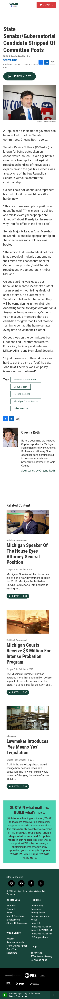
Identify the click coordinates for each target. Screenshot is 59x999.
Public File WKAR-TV (41, 926)
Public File (36, 923)
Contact (11, 909)
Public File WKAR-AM (41, 933)
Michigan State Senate (26, 401)
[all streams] (54, 995)
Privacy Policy (38, 912)
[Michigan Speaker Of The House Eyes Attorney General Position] (28, 522)
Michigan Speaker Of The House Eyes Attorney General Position (27, 553)
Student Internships (17, 923)
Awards (11, 938)
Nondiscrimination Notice (40, 918)
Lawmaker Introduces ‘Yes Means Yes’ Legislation (28, 746)
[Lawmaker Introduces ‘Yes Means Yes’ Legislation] (28, 718)
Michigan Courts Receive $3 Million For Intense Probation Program (29, 653)
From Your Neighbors (12, 951)
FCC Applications (39, 937)
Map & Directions (15, 916)
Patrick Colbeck (22, 394)
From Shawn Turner (17, 946)
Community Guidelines (37, 907)
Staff (9, 912)
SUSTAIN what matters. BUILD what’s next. (29, 810)
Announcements (15, 942)
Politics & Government (25, 379)
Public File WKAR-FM (41, 930)
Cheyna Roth (10, 59)
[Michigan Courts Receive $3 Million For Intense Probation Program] (28, 622)
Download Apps (39, 960)
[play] (5, 995)
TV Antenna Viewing (41, 956)
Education (11, 736)
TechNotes (36, 952)
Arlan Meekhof (21, 408)
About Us (11, 905)
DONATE (48, 4)
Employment (13, 919)
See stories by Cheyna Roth (38, 470)
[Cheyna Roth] (10, 437)
